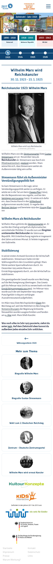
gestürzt (25, 163)
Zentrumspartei (31, 154)
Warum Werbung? (12, 559)
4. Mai (8, 315)
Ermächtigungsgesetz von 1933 (16, 288)
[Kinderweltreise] (11, 32)
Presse (6, 555)
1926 (45, 57)
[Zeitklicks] (7, 6)
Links (30, 555)
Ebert (38, 303)
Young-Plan (45, 207)
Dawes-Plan (35, 192)
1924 (20, 57)
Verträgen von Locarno (12, 198)
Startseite (7, 548)
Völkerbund (35, 201)
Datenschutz (34, 552)
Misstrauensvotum (11, 163)
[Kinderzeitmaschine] (11, 20)
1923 (7, 57)
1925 (32, 57)
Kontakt (32, 548)
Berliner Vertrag (9, 207)
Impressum (8, 552)
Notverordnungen (10, 309)
